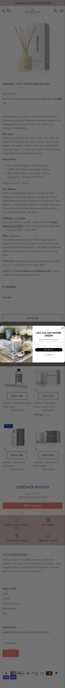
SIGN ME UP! (49, 349)
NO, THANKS (49, 354)
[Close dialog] (62, 328)
